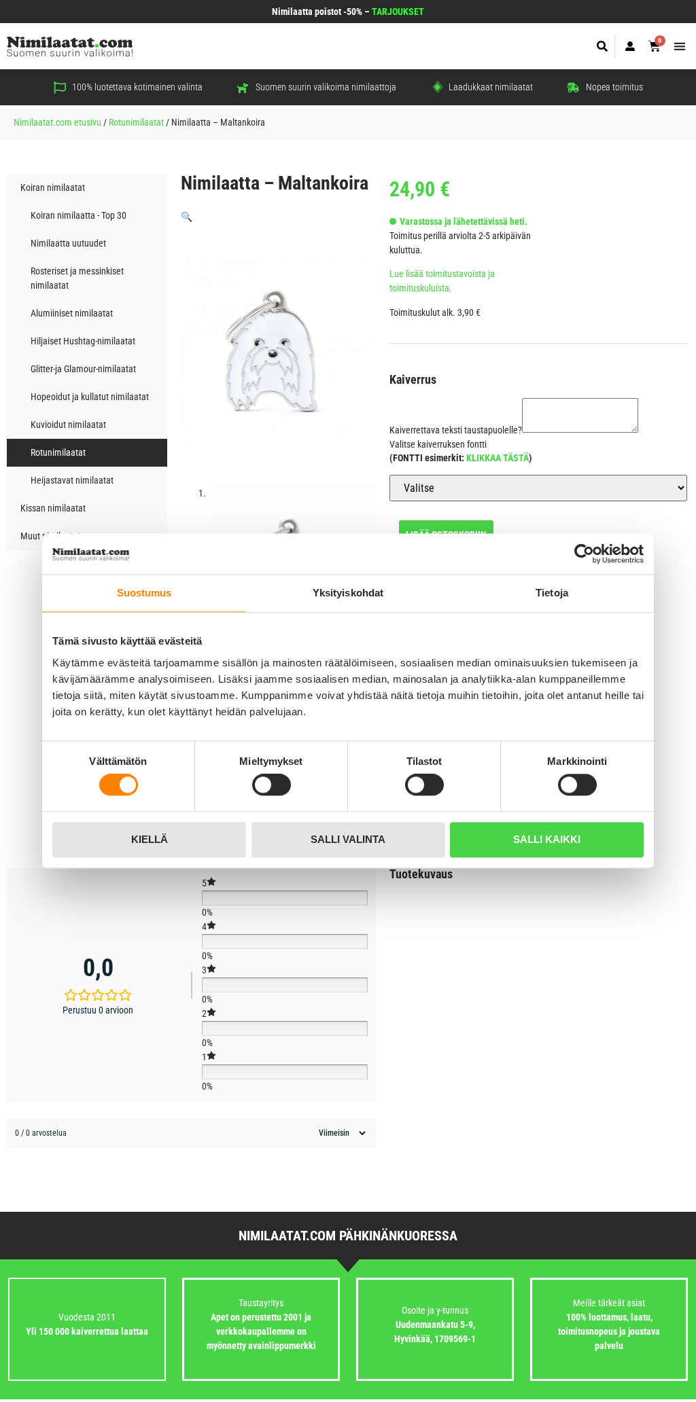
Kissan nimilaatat (53, 508)
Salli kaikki (546, 839)
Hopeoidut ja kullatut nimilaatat (90, 396)
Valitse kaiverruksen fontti (438, 444)
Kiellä (149, 839)
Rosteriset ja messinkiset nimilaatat (77, 278)
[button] (602, 46)
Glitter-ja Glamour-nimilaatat (83, 368)
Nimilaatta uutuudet (68, 243)
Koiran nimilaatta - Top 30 (78, 215)
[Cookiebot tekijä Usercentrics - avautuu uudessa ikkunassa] (584, 553)
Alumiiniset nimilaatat (72, 313)
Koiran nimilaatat (52, 187)
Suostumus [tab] (144, 592)
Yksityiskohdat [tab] (348, 592)
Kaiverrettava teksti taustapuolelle (455, 430)
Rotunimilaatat (136, 122)
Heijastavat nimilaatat (72, 480)
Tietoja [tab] (552, 592)
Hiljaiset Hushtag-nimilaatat (83, 341)
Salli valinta (348, 839)
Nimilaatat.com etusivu (57, 122)
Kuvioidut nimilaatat (68, 424)
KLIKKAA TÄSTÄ (497, 457)
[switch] (271, 785)
